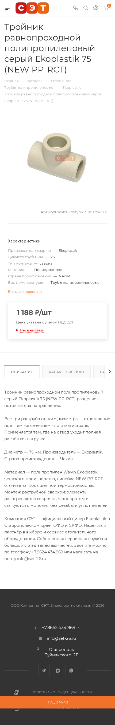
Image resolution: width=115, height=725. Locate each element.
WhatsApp (71, 670)
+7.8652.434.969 (58, 628)
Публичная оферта (62, 708)
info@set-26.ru (61, 638)
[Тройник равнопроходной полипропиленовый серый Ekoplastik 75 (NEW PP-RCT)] (57, 158)
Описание (22, 372)
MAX (57, 670)
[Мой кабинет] (95, 8)
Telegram (44, 670)
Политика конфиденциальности (62, 692)
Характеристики (66, 372)
